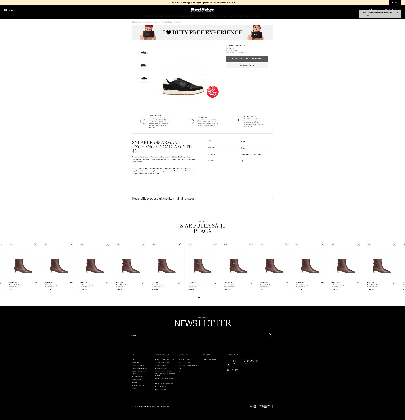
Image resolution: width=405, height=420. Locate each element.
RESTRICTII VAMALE (137, 376)
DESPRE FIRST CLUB (138, 365)
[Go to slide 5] (206, 297)
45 (242, 161)
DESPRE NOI (135, 362)
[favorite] (396, 10)
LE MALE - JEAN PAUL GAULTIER (164, 359)
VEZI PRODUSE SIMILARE (247, 65)
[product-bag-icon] (36, 288)
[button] (144, 50)
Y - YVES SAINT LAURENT (162, 362)
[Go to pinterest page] (236, 370)
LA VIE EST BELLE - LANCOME (164, 381)
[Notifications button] (389, 10)
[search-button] (386, 10)
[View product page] (23, 263)
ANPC (181, 368)
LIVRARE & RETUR (137, 379)
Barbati (243, 141)
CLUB (11, 10)
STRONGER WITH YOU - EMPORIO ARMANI (165, 374)
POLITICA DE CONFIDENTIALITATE (189, 365)
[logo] (202, 10)
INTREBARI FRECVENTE (138, 385)
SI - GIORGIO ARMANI (161, 365)
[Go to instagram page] (232, 370)
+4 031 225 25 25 (245, 361)
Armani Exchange (167, 22)
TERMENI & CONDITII (185, 359)
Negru (243, 148)
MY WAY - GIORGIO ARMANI (163, 371)
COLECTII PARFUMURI (209, 359)
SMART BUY (159, 16)
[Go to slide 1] (199, 297)
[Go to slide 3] (202, 297)
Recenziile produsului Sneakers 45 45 (163, 199)
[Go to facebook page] (228, 370)
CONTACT (134, 388)
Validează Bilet (378, 10)
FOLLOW (394, 2)
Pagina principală (137, 22)
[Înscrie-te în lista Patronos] (269, 335)
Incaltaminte (156, 22)
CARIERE (134, 359)
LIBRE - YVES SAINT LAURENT (164, 378)
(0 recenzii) (240, 52)
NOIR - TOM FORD (160, 389)
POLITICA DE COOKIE (185, 362)
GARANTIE (135, 374)
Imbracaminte (147, 22)
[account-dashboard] (393, 10)
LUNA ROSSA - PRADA (161, 386)
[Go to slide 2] (201, 297)
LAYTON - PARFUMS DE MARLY (164, 384)
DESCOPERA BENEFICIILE (139, 368)
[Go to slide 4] (204, 297)
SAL (180, 371)
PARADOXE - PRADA (161, 368)
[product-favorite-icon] (36, 283)
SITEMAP (134, 382)
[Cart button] (399, 10)
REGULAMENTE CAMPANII (139, 371)
